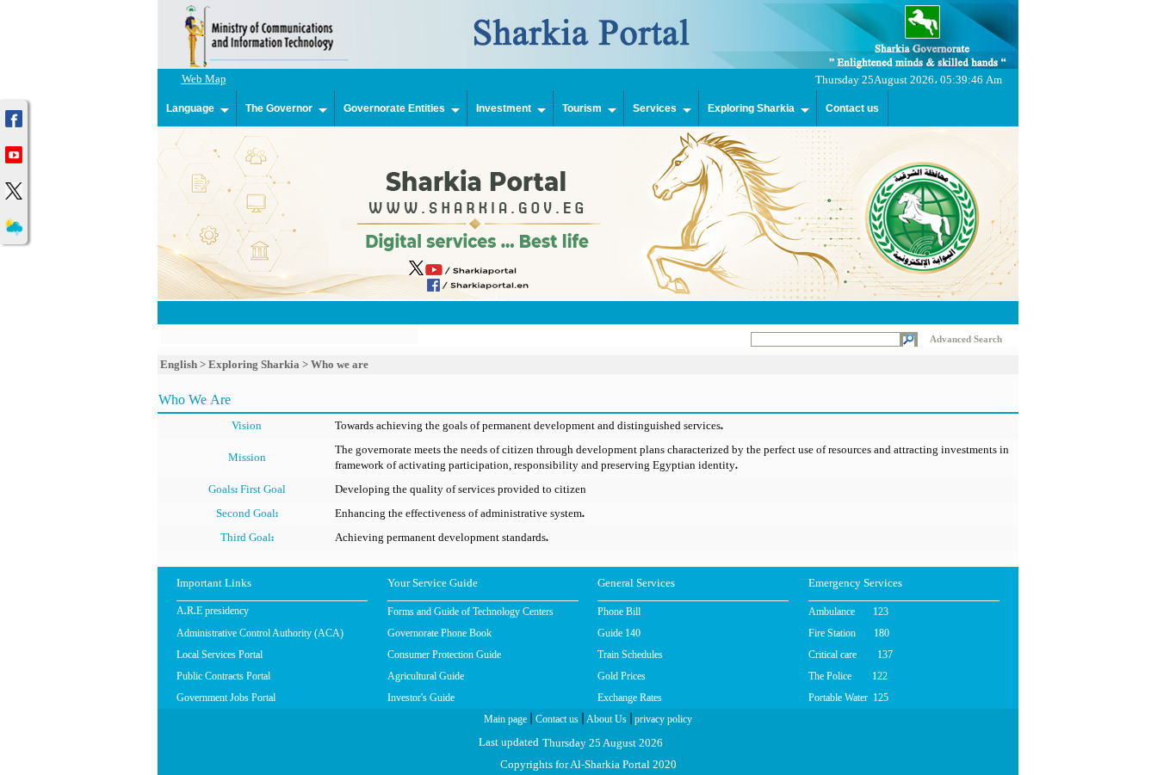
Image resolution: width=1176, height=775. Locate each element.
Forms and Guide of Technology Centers (470, 612)
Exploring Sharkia (751, 108)
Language (190, 108)
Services (655, 108)
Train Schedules (630, 655)
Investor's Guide (421, 698)
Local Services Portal (219, 655)
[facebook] (14, 116)
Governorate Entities (394, 108)
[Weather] (14, 225)
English (178, 364)
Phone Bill (619, 612)
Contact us (852, 108)
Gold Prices (621, 676)
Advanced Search (966, 339)
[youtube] (14, 152)
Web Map (204, 80)
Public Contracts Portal (223, 676)
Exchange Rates (629, 698)
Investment (503, 108)
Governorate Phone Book (439, 633)
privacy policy (662, 721)
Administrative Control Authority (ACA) (260, 633)
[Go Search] (908, 341)
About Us (605, 721)
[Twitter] (14, 189)
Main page (505, 721)
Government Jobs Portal (225, 698)
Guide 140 (619, 633)
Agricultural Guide (425, 676)
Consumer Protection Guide (444, 655)
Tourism (582, 108)
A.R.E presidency (212, 612)
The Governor (279, 108)
